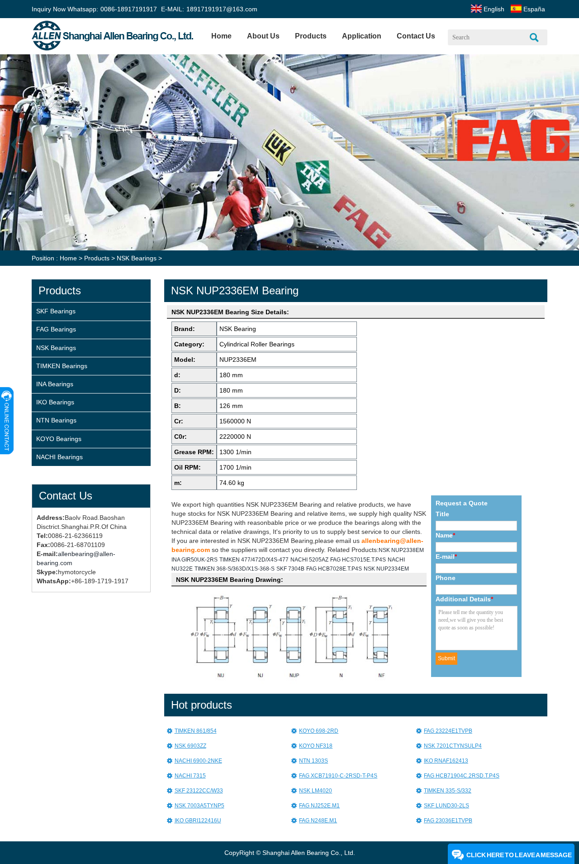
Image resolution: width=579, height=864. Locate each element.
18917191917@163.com (221, 9)
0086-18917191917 (128, 9)
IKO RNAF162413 (446, 761)
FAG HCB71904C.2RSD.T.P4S (461, 776)
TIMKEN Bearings (61, 366)
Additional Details (464, 599)
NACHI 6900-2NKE (198, 761)
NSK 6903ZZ (190, 746)
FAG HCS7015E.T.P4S (358, 560)
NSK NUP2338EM (401, 550)
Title (442, 514)
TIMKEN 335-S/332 (447, 790)
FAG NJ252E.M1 (319, 805)
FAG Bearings (56, 329)
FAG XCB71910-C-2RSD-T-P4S (338, 776)
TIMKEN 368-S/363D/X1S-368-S (235, 569)
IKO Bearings (55, 402)
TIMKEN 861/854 (196, 731)
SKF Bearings (56, 311)
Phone (446, 577)
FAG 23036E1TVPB (448, 820)
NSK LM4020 (315, 790)
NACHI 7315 (190, 776)
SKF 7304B (290, 569)
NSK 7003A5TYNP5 (199, 805)
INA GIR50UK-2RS (194, 560)
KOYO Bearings (58, 438)
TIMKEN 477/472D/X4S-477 (254, 560)
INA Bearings (54, 384)
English (493, 9)
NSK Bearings (137, 258)
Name (445, 535)
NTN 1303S (313, 761)
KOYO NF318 (315, 746)
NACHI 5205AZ (309, 560)
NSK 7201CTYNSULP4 (453, 746)
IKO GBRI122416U (198, 820)
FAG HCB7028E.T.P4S (334, 569)
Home (221, 36)
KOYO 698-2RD (318, 731)
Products (96, 258)
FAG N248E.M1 (318, 820)
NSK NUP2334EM (386, 569)
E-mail (446, 556)
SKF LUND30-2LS (446, 805)
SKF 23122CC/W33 (199, 790)
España (533, 9)
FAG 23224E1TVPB (448, 731)
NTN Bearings (56, 420)
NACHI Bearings (59, 457)
